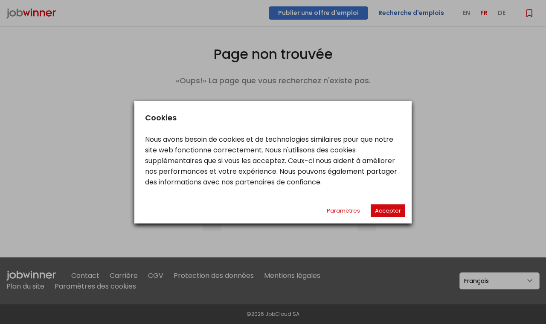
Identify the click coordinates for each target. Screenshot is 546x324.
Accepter (388, 210)
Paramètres (343, 210)
